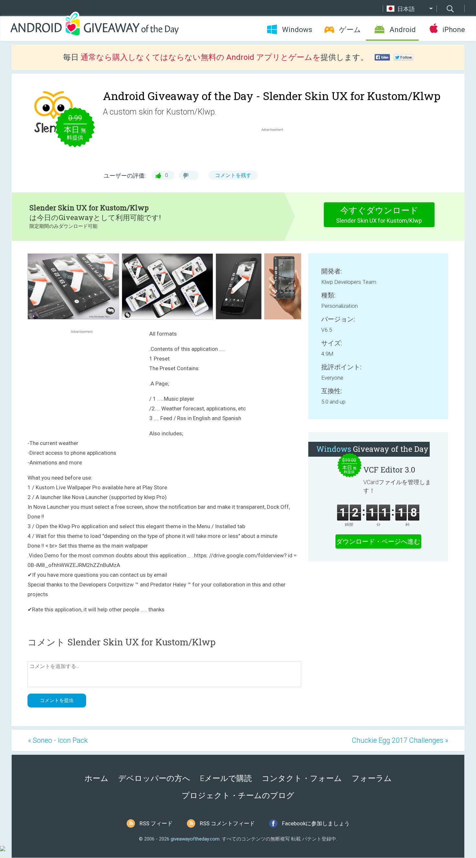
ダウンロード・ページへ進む (378, 541)
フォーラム (372, 778)
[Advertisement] (275, 148)
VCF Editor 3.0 (389, 469)
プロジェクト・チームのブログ (238, 795)
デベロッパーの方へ (154, 778)
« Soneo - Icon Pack (58, 740)
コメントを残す (233, 175)
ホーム (96, 778)
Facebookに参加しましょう (316, 823)
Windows (297, 30)
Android (403, 30)
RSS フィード (156, 823)
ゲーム (350, 30)
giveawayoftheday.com (195, 839)
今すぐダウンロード (379, 215)
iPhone (453, 30)
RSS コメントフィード (227, 823)
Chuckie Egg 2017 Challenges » (400, 740)
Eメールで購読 (226, 778)
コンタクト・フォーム (302, 778)
